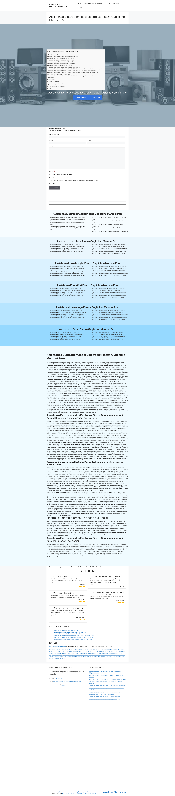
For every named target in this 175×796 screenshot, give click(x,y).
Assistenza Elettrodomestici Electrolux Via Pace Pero (67, 634)
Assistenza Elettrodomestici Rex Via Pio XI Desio (102, 694)
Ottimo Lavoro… (52, 79)
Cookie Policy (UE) (75, 792)
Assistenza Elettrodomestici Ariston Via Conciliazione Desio (105, 696)
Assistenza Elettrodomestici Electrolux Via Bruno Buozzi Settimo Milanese (73, 639)
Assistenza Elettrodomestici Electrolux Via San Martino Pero (69, 632)
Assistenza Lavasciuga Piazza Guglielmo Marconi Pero (61, 63)
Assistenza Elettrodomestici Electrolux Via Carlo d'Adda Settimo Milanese (73, 637)
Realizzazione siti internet (68, 793)
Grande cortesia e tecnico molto (56, 83)
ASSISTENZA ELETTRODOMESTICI (58, 5)
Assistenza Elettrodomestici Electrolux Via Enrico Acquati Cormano (107, 685)
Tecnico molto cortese (53, 81)
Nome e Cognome (55, 134)
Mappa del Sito (85, 792)
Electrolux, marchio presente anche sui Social (59, 74)
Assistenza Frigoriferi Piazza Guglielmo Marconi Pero (61, 62)
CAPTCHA (52, 183)
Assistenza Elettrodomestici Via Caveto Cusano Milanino (104, 692)
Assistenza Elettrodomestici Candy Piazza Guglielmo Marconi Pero (100, 651)
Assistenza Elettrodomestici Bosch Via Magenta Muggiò (104, 699)
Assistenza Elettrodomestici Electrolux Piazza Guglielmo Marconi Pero (65, 53)
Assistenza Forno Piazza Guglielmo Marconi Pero (60, 65)
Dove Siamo (116, 3)
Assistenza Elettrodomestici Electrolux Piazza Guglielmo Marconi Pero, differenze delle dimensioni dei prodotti (75, 69)
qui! (76, 177)
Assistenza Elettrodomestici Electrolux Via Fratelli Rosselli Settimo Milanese (73, 635)
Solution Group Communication (83, 793)
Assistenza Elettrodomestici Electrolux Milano (65, 630)
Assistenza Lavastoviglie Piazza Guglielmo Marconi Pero (62, 60)
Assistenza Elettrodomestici (57, 646)
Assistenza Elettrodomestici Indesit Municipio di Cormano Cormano (107, 679)
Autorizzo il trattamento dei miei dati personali (62, 174)
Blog (109, 3)
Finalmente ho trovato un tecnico (56, 84)
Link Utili (50, 88)
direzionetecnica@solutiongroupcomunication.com (67, 681)
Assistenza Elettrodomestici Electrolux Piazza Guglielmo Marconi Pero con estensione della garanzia (73, 72)
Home (79, 3)
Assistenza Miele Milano (114, 792)
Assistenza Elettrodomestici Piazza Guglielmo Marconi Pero (63, 56)
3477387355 (58, 678)
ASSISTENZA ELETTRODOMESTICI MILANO (94, 3)
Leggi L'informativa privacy (63, 792)
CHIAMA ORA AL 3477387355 (87, 98)
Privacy (52, 171)
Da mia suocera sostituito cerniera (56, 86)
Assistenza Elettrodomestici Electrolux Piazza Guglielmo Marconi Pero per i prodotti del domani (72, 76)
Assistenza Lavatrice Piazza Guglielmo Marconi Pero (61, 58)
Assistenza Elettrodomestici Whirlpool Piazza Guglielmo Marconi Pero (86, 656)
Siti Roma (94, 793)
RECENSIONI (51, 77)
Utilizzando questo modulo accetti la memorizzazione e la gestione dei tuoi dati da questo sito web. (75, 180)
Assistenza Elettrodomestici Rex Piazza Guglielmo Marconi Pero (100, 649)
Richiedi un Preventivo (53, 54)
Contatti (80, 7)
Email (90, 140)
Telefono (52, 140)
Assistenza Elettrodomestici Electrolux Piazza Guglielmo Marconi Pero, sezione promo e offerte (72, 70)
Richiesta (52, 146)
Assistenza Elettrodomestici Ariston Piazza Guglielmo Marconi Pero (81, 655)
